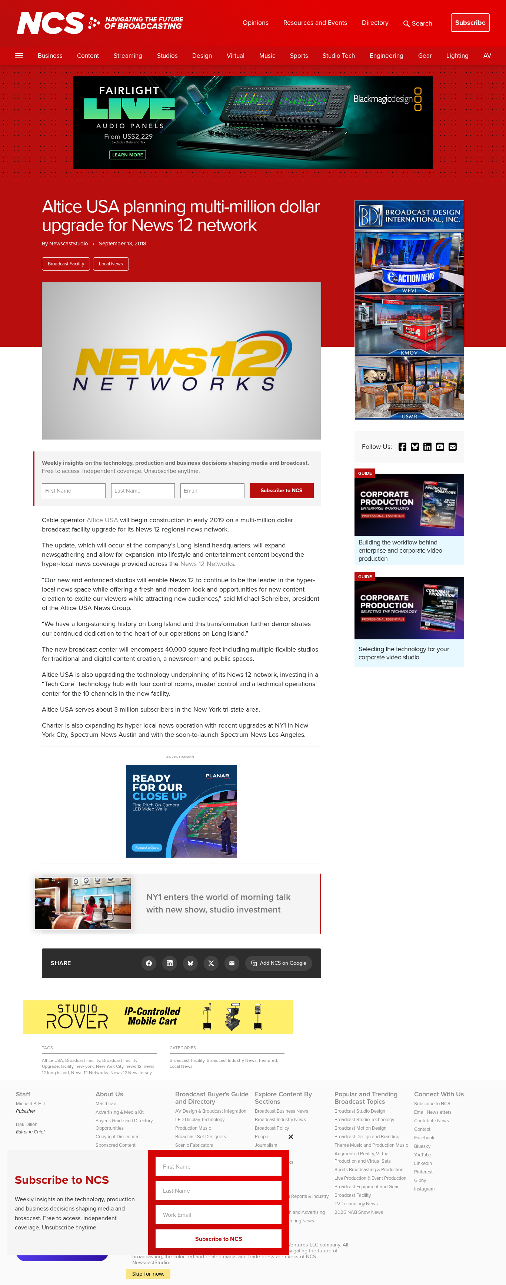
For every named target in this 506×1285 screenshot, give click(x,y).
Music (267, 55)
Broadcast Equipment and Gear (366, 1186)
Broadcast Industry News (232, 1060)
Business (50, 55)
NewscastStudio (68, 243)
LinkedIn (423, 1163)
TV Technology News (356, 1203)
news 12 (134, 1066)
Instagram (424, 1188)
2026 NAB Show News (358, 1212)
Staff (23, 1094)
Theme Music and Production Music (371, 1145)
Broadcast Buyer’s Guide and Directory (212, 1097)
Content (88, 55)
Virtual (235, 55)
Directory (375, 22)
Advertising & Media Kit (120, 1112)
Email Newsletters (433, 1112)
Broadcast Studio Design (359, 1111)
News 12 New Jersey (131, 1072)
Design (202, 55)
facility (67, 1066)
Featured (268, 1060)
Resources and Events (315, 22)
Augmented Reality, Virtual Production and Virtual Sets (362, 1157)
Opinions (256, 22)
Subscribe (470, 22)
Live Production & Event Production (370, 1178)
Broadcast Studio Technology (364, 1119)
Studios (167, 55)
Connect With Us (439, 1094)
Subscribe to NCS (432, 1103)
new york (85, 1066)
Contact (422, 1129)
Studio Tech (339, 55)
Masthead (106, 1103)
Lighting (457, 55)
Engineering (386, 55)
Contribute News (431, 1120)
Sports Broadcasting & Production (368, 1169)
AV (487, 55)
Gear (425, 55)
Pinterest (423, 1171)
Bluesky (422, 1146)
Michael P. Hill (30, 1103)
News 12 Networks (207, 564)
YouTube (422, 1154)
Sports (299, 55)
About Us (109, 1094)
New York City (109, 1066)
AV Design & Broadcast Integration (210, 1111)
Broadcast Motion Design (360, 1128)
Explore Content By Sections (283, 1097)
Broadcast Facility (66, 263)
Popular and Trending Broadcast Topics (365, 1097)
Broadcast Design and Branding (366, 1136)
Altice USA (102, 520)
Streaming (128, 55)
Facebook (424, 1137)
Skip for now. (148, 1273)
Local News (111, 263)
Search (422, 23)
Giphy (420, 1180)
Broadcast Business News (281, 1111)
